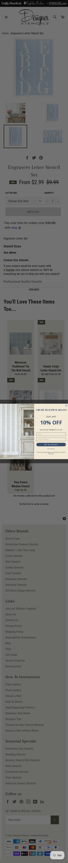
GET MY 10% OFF (51, 444)
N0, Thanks (51, 449)
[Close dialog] (66, 406)
